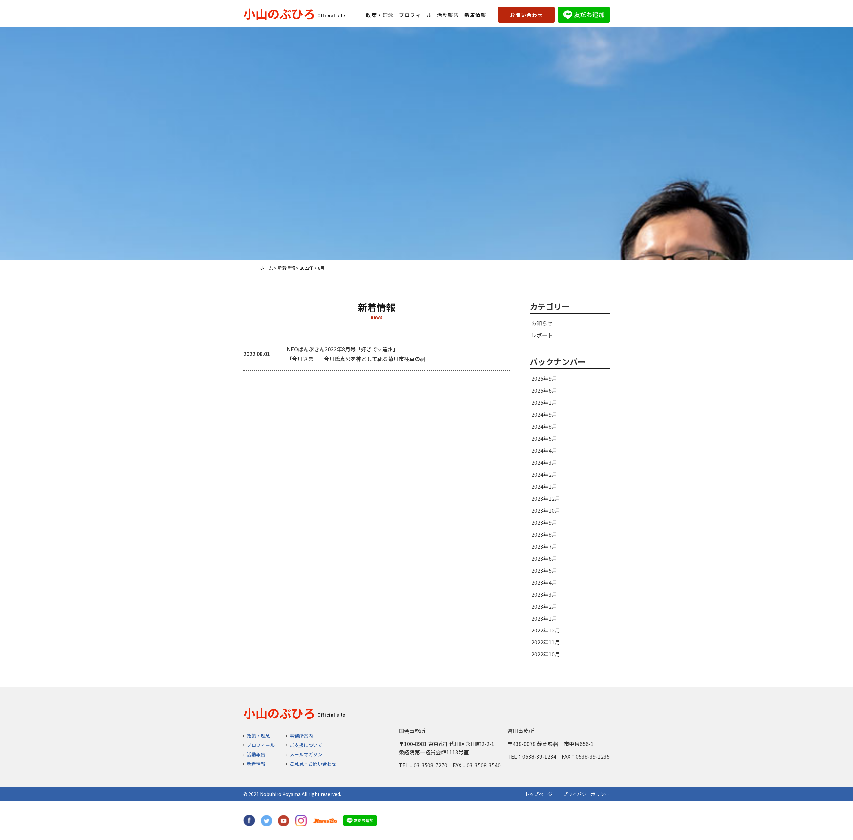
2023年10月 (545, 510)
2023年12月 (545, 498)
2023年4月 (544, 582)
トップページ (539, 794)
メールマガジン (306, 754)
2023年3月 (544, 594)
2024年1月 (544, 486)
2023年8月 (544, 534)
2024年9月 (544, 414)
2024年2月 (544, 474)
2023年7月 (544, 546)
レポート (542, 335)
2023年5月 (544, 570)
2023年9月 (544, 522)
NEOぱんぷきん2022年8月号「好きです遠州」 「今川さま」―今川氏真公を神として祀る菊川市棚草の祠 (356, 354)
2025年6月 (544, 390)
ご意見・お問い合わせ (313, 763)
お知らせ (542, 323)
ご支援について (306, 745)
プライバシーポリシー (586, 794)
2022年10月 (545, 654)
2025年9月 (544, 378)
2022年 (306, 268)
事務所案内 (301, 735)
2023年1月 (544, 618)
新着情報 (475, 14)
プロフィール (415, 14)
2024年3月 (544, 462)
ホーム (266, 268)
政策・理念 (380, 14)
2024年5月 (544, 438)
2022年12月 (545, 630)
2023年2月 (544, 606)
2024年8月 (544, 426)
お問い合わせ (526, 14)
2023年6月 (544, 558)
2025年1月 (544, 402)
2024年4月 (544, 450)
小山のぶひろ (279, 13)
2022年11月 (545, 642)
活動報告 (448, 14)
